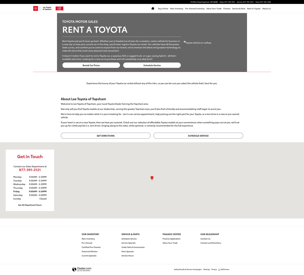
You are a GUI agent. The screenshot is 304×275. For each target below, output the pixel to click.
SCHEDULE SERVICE (198, 135)
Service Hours (127, 255)
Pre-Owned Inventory (195, 8)
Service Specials (128, 242)
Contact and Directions (210, 242)
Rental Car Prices (91, 65)
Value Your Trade (214, 8)
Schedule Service (152, 65)
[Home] (36, 8)
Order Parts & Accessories (133, 247)
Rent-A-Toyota (253, 8)
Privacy (214, 269)
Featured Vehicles (89, 251)
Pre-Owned (87, 242)
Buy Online (163, 8)
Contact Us (205, 238)
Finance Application (171, 238)
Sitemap (206, 269)
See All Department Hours (30, 204)
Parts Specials (127, 251)
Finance (226, 8)
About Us (266, 8)
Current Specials (89, 255)
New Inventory (176, 8)
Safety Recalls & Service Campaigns (188, 269)
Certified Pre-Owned (91, 247)
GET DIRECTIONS (106, 135)
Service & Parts (238, 8)
